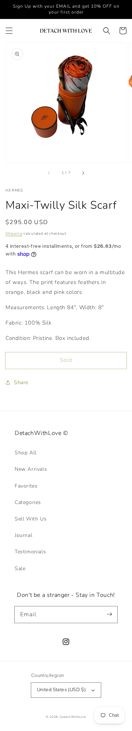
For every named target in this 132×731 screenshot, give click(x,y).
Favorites (26, 485)
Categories (28, 502)
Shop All (26, 452)
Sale (20, 568)
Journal (23, 535)
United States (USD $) (61, 689)
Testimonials (30, 551)
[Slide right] (83, 173)
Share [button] (21, 382)
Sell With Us (31, 518)
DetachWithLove (73, 717)
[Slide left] (49, 173)
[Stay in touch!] (109, 614)
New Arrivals (31, 469)
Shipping (14, 233)
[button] (9, 31)
